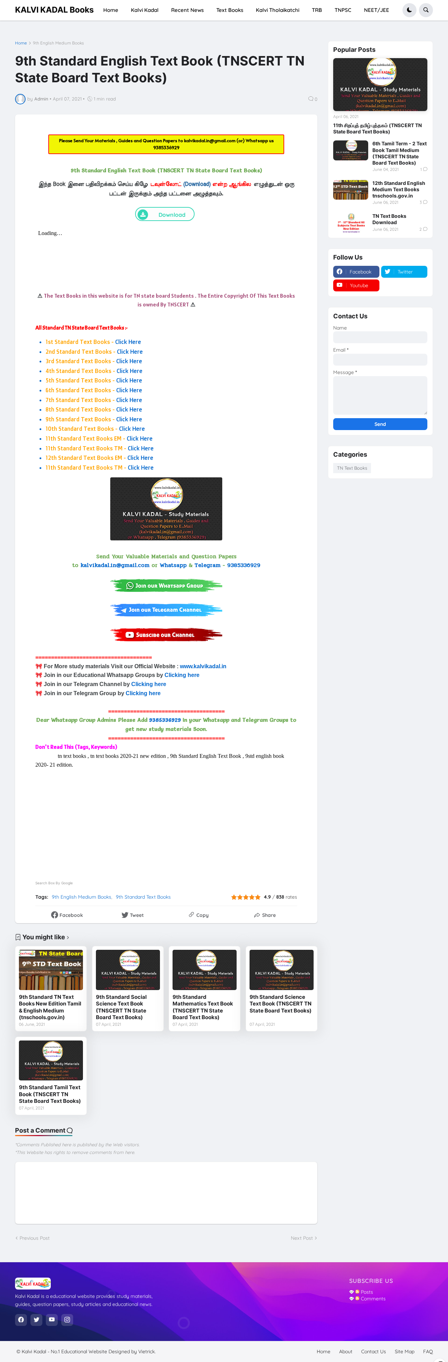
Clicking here (182, 675)
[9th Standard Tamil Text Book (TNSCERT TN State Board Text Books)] (51, 1060)
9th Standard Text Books (143, 897)
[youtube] (52, 1320)
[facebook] (21, 1320)
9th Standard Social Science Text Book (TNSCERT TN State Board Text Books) (121, 1007)
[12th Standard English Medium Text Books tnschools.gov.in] (350, 190)
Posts (366, 1292)
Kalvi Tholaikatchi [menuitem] (277, 10)
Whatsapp (173, 565)
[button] (409, 10)
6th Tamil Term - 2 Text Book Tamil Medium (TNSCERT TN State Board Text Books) (399, 153)
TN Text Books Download (389, 219)
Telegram (207, 565)
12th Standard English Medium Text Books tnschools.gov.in (398, 189)
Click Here (128, 341)
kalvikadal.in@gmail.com (210, 140)
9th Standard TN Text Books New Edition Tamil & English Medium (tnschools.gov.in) (50, 1007)
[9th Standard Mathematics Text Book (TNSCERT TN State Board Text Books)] (205, 970)
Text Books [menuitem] (229, 10)
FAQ (428, 1351)
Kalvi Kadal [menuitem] (145, 10)
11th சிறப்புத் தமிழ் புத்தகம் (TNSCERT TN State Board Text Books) (377, 128)
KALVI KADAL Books (54, 10)
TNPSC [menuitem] (343, 10)
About (345, 1351)
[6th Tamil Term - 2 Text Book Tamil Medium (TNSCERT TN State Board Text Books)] (350, 150)
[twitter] (36, 1320)
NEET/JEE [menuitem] (376, 10)
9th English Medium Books (58, 43)
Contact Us (373, 1351)
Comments (372, 1298)
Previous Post (35, 1238)
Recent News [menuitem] (187, 10)
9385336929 (166, 147)
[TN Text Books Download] (350, 223)
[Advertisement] (166, 818)
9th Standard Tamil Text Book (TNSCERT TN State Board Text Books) (50, 1094)
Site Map (404, 1351)
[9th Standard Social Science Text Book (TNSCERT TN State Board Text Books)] (128, 970)
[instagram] (67, 1320)
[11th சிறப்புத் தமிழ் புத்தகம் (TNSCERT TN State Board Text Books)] (380, 84)
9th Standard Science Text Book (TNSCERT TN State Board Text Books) (281, 1004)
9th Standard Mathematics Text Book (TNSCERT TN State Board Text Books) (203, 1007)
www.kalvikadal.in (204, 666)
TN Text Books (352, 468)
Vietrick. (147, 1351)
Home (21, 43)
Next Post (302, 1238)
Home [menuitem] (110, 10)
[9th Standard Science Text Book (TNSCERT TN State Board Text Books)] (282, 970)
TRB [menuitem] (317, 10)
